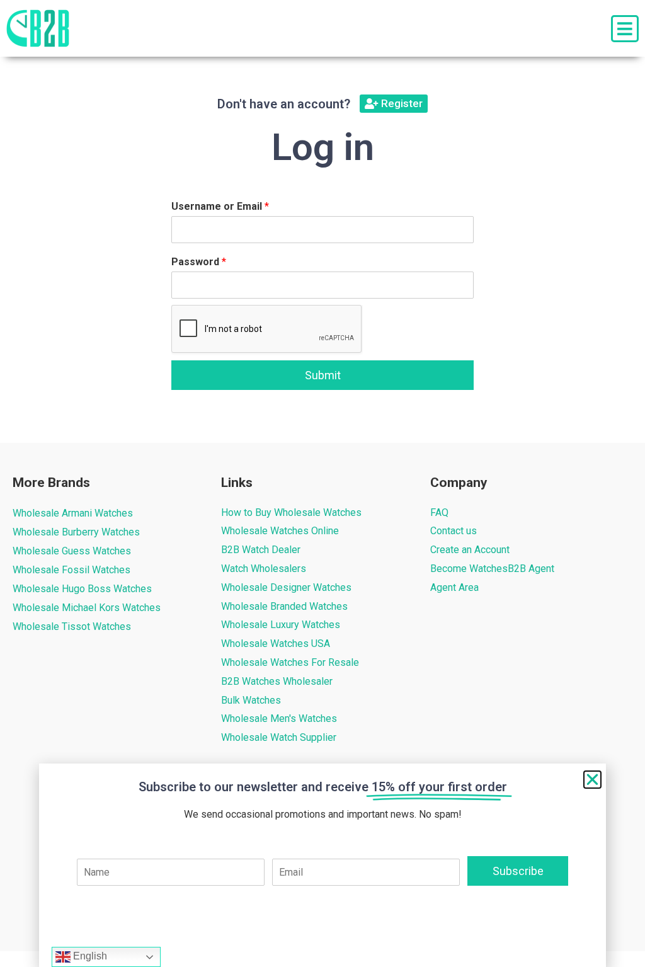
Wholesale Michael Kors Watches (87, 608)
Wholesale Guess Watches (72, 551)
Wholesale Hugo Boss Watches (82, 589)
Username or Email (220, 206)
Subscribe (518, 871)
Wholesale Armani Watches (73, 513)
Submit (323, 375)
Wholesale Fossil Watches (71, 570)
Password (198, 262)
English (89, 956)
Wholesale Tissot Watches (72, 626)
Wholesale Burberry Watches (76, 532)
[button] (592, 779)
